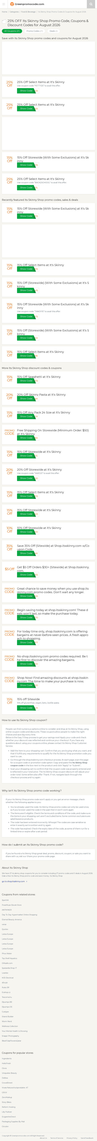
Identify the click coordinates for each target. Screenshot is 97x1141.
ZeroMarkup (7, 1097)
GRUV (4, 1092)
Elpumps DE (7, 1007)
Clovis (4, 1068)
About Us (43, 1138)
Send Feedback (87, 1138)
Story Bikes (6, 1102)
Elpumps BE (7, 1002)
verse (4, 924)
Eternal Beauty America (12, 920)
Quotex (5, 929)
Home (4, 12)
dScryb (5, 983)
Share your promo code (38, 856)
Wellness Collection (10, 1026)
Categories (14, 12)
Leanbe (5, 973)
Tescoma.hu (7, 997)
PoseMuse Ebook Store (12, 905)
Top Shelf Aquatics (9, 958)
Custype (5, 1012)
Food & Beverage (28, 12)
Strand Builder (7, 1017)
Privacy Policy (72, 1138)
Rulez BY (5, 987)
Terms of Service (56, 1138)
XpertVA (5, 900)
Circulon (5, 1126)
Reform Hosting (8, 1107)
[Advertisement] (48, 58)
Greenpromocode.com (29, 4)
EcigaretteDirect (9, 1117)
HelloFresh (6, 1063)
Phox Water (7, 953)
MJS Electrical (7, 978)
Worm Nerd (7, 1021)
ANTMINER (7, 910)
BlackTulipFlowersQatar (11, 1041)
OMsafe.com (7, 963)
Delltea (5, 1078)
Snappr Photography (10, 1036)
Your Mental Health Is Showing (14, 1031)
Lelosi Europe (7, 934)
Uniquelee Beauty (9, 1073)
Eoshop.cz (6, 992)
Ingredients (6, 1058)
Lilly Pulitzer (7, 1112)
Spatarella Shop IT (9, 968)
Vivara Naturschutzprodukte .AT (15, 1088)
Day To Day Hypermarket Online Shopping (19, 915)
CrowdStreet (7, 1083)
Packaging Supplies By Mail (13, 1122)
